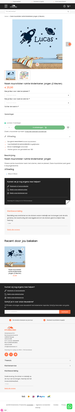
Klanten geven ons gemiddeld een (20, 150)
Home (6, 16)
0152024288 (8, 344)
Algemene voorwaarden (43, 405)
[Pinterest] (15, 354)
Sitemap (37, 408)
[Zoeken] (68, 11)
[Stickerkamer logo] (13, 6)
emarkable (30, 405)
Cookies (55, 405)
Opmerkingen (9, 114)
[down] (6, 127)
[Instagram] (6, 354)
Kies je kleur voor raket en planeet (16, 91)
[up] (11, 127)
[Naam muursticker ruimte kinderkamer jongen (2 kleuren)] (14, 256)
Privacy (64, 405)
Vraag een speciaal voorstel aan (35, 132)
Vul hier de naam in (11, 107)
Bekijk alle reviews (13, 230)
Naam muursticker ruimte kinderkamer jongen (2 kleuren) (27, 16)
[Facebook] (11, 354)
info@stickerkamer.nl (11, 346)
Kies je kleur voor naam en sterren (16, 99)
